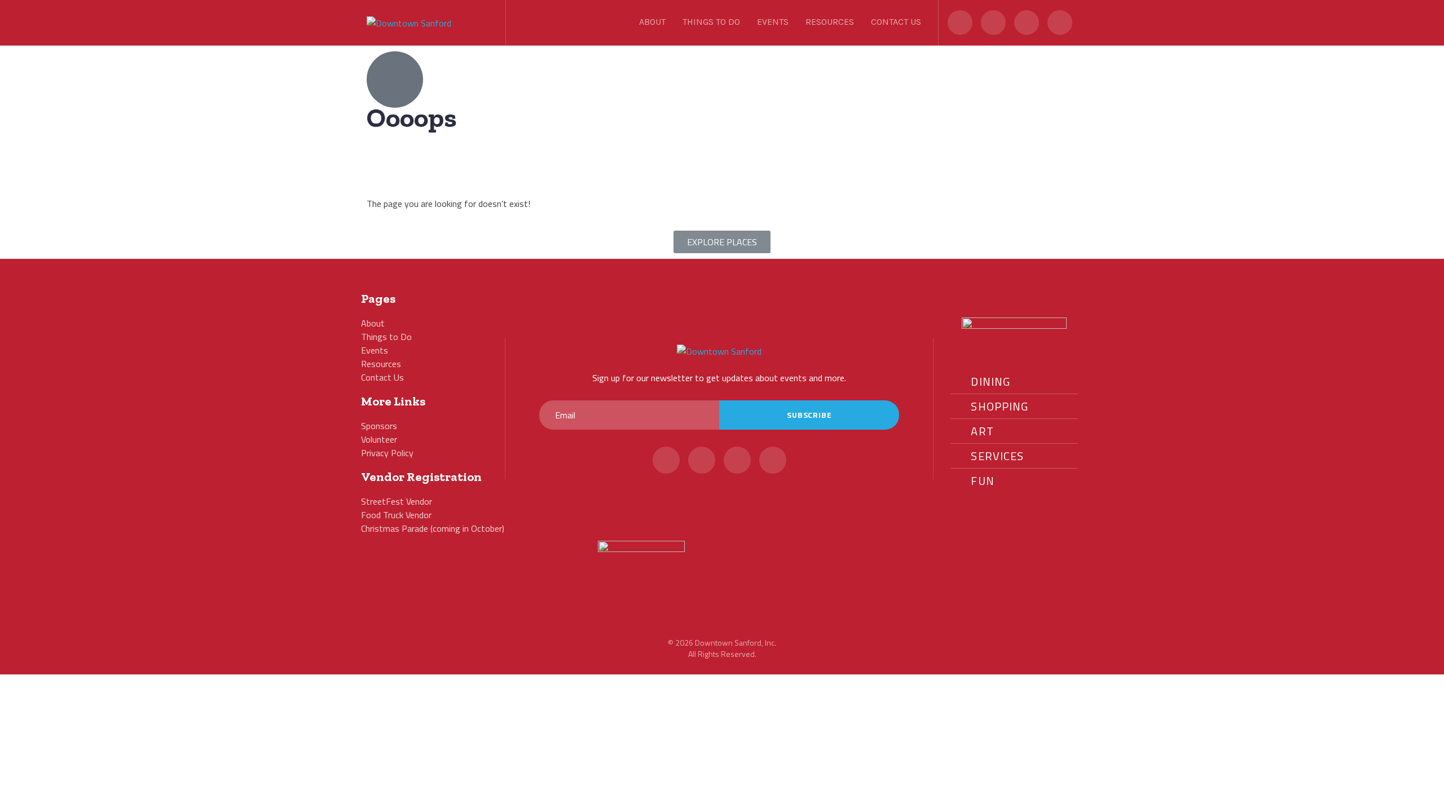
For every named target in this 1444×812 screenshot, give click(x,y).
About (652, 21)
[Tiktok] (1059, 22)
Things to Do (711, 21)
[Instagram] (1026, 22)
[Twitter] (960, 22)
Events (773, 21)
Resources (829, 21)
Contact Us (896, 21)
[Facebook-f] (993, 22)
